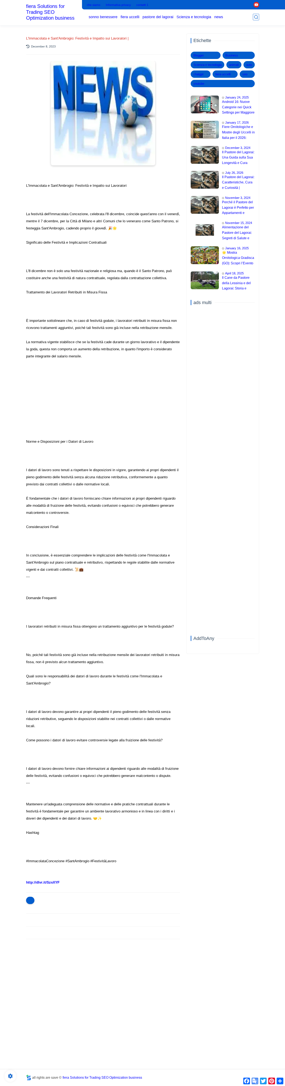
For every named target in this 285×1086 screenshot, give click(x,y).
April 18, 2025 (234, 273)
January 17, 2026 (237, 122)
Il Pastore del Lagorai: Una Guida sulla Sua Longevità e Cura (238, 157)
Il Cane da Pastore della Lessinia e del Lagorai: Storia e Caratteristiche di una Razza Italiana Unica (237, 283)
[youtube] (256, 5)
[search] (256, 17)
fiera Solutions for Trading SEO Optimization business (50, 12)
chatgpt (198, 74)
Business (231, 55)
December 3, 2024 (237, 148)
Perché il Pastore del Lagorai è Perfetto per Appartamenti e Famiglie (238, 208)
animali (234, 65)
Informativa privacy (118, 4)
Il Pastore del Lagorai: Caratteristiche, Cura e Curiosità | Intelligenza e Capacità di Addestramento (238, 183)
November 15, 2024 (238, 223)
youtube (198, 83)
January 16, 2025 (237, 248)
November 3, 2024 (237, 198)
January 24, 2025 (237, 97)
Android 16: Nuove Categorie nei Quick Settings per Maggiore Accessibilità (238, 107)
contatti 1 (142, 4)
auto (249, 65)
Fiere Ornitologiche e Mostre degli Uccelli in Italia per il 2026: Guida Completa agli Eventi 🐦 (238, 133)
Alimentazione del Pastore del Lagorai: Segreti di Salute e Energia (237, 233)
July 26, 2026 (234, 172)
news (218, 17)
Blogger (198, 55)
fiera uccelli (130, 17)
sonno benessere (103, 17)
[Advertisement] (103, 974)
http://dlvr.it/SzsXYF (42, 882)
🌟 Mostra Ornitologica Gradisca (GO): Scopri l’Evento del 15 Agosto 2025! (238, 258)
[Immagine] (205, 104)
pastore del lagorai (157, 17)
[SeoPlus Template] (28, 1077)
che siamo (93, 4)
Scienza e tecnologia (194, 17)
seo (244, 74)
